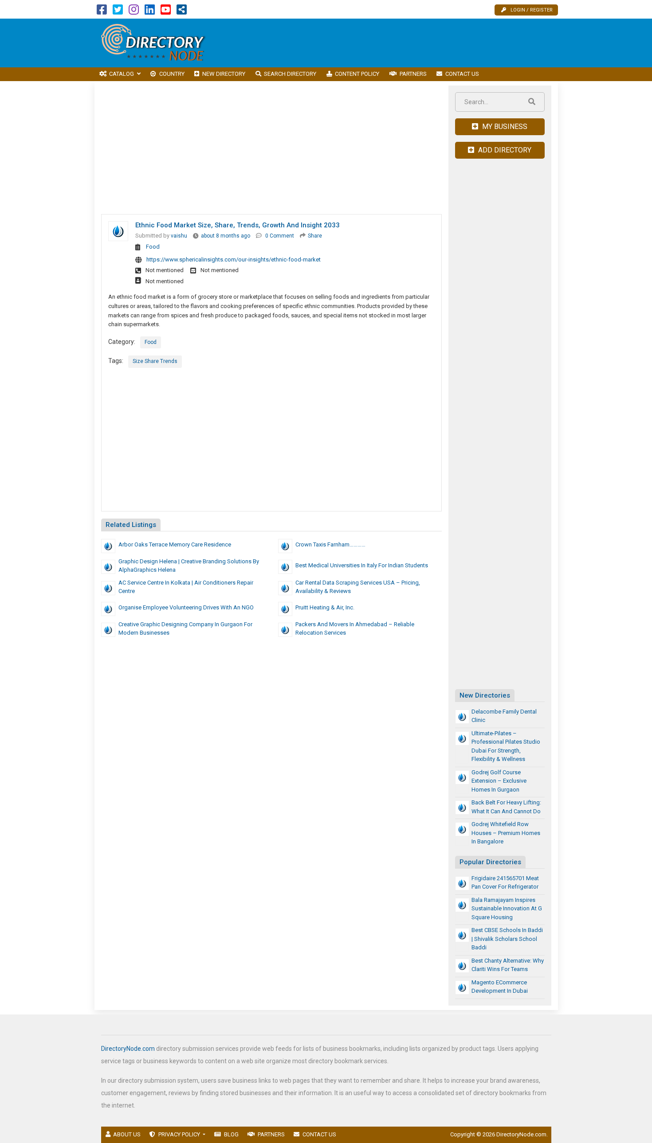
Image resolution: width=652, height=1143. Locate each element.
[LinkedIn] (150, 11)
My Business (503, 126)
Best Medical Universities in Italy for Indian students (361, 565)
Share (315, 236)
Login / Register (532, 10)
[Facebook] (102, 11)
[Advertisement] (396, 43)
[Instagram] (134, 11)
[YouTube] (166, 11)
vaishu (179, 236)
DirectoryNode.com (128, 1048)
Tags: (115, 360)
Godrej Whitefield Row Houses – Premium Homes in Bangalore (505, 833)
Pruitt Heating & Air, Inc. (324, 607)
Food (153, 246)
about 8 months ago (225, 236)
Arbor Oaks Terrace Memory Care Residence (174, 544)
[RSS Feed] (182, 11)
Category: (121, 341)
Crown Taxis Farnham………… (330, 544)
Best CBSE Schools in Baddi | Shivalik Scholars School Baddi (507, 939)
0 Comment (279, 236)
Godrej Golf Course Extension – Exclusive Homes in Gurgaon (498, 781)
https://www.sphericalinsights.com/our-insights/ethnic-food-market (233, 259)
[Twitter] (118, 11)
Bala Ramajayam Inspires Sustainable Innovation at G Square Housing (506, 909)
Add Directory (503, 150)
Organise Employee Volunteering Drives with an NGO (186, 607)
